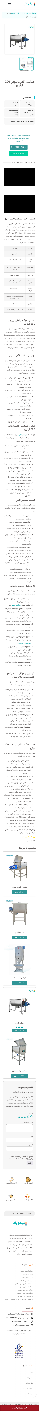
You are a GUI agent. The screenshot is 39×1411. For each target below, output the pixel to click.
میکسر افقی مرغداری (23, 643)
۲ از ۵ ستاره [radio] (28, 1116)
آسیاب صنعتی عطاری (27, 1281)
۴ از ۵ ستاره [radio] (22, 1116)
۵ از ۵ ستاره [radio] (19, 1116)
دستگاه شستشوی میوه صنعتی (24, 1284)
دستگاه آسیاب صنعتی (26, 1271)
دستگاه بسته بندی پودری (25, 1296)
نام (31, 1136)
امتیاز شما (29, 1113)
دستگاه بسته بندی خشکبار (25, 1293)
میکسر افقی (23, 434)
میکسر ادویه (16, 605)
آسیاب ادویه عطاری (27, 1277)
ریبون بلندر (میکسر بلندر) (20, 13)
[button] (9, 4)
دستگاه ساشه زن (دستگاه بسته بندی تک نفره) (19, 1299)
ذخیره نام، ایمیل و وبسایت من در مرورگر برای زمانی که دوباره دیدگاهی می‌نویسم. (21, 1157)
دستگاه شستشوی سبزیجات (25, 1287)
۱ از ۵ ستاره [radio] (31, 1116)
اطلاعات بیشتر (19, 892)
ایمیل (30, 1145)
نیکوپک (33, 13)
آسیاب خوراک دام (28, 1274)
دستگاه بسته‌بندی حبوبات (25, 1290)
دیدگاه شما (28, 1122)
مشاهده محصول (19, 1076)
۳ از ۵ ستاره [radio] (25, 1116)
